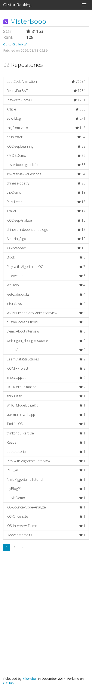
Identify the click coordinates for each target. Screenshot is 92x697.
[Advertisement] (46, 619)
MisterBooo (27, 21)
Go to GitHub (13, 44)
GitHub (8, 683)
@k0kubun (29, 678)
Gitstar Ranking (17, 4)
